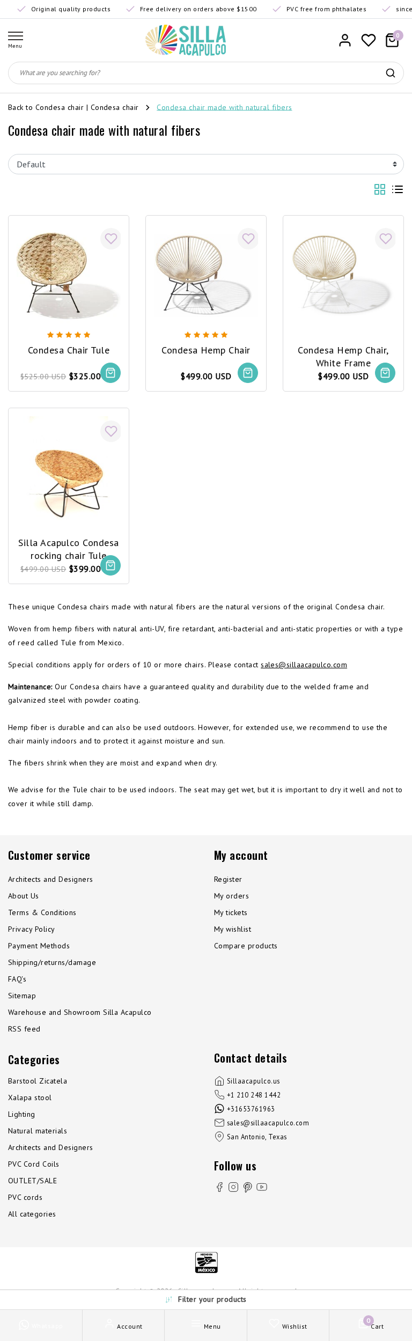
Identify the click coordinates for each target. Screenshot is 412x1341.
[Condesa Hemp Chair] (206, 276)
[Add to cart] (110, 373)
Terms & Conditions (42, 912)
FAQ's (17, 979)
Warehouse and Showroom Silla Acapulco (80, 1012)
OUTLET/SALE (32, 1180)
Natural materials (37, 1131)
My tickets (231, 912)
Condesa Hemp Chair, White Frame (343, 356)
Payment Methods (39, 946)
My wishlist (232, 929)
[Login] (344, 40)
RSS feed (24, 1029)
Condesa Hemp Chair (206, 350)
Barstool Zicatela (37, 1081)
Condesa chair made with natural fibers (224, 107)
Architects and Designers (50, 879)
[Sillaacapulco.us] (185, 40)
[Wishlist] (368, 40)
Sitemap (22, 995)
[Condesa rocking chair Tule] (69, 468)
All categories (32, 1214)
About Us (23, 896)
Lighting (21, 1114)
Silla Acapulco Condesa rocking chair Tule (68, 548)
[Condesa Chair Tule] (69, 276)
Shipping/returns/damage (52, 962)
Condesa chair (115, 107)
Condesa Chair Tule (69, 350)
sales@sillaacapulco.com (304, 664)
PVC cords (25, 1197)
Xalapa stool (30, 1097)
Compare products (246, 946)
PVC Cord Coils (34, 1164)
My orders (231, 896)
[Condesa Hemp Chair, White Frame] (343, 276)
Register (228, 879)
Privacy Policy (31, 929)
